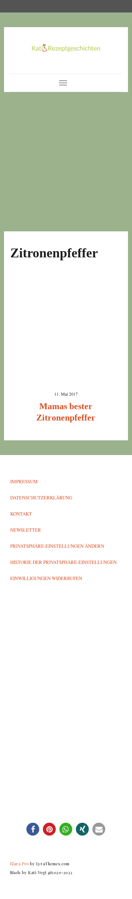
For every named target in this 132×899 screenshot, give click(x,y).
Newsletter (25, 529)
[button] (32, 829)
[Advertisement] (66, 162)
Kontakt (21, 513)
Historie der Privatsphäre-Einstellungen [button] (63, 562)
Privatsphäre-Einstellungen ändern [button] (57, 546)
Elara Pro (19, 863)
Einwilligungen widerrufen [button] (46, 578)
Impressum (24, 481)
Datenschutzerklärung (41, 497)
